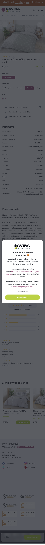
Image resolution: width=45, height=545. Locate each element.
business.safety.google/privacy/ (22, 286)
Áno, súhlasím (22, 297)
